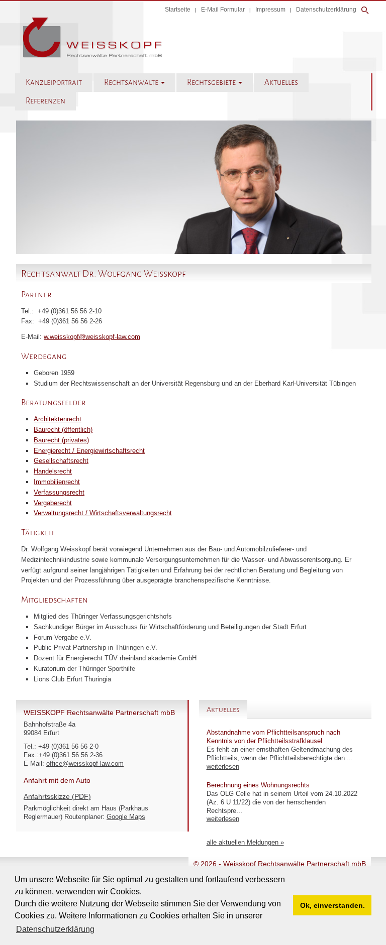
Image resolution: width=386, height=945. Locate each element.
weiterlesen (223, 766)
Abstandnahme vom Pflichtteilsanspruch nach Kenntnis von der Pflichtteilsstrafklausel (273, 737)
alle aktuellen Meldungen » (245, 842)
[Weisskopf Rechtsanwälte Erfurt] (92, 56)
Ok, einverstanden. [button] (332, 905)
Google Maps (126, 816)
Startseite (177, 9)
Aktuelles (281, 82)
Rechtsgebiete (212, 82)
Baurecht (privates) (61, 440)
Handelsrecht (53, 471)
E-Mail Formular (223, 9)
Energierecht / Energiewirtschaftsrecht (89, 450)
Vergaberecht (53, 503)
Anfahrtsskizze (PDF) (57, 796)
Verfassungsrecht (59, 492)
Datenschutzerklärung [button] (55, 929)
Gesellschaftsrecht (61, 460)
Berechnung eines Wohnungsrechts (258, 785)
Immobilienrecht (57, 482)
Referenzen (45, 101)
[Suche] (365, 10)
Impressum (270, 9)
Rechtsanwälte (132, 82)
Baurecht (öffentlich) (63, 429)
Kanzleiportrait (54, 82)
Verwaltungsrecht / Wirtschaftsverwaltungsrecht (103, 513)
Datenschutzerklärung (326, 9)
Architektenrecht (57, 419)
